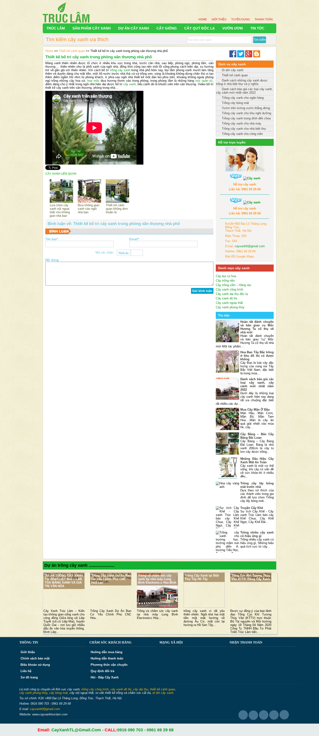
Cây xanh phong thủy (230, 307)
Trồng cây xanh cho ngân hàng (243, 97)
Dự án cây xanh (133, 28)
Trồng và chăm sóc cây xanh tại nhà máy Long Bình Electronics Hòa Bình (157, 579)
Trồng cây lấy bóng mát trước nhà (257, 485)
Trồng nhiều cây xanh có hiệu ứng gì (257, 534)
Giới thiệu (219, 19)
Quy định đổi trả (102, 671)
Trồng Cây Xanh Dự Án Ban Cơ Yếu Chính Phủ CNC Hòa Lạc (111, 579)
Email (134, 239)
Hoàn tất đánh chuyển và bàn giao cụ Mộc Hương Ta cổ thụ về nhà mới (257, 327)
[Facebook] (232, 56)
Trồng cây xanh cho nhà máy (241, 123)
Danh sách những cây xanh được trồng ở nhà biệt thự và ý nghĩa (242, 82)
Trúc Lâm (55, 28)
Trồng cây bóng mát (235, 103)
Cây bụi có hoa (226, 276)
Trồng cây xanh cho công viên (242, 134)
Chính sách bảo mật (35, 658)
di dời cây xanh (162, 693)
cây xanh (129, 84)
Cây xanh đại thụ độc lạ (232, 294)
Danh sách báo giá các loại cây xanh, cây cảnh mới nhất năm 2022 (244, 90)
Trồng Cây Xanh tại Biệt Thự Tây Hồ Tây (202, 577)
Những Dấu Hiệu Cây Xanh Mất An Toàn (257, 460)
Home (202, 19)
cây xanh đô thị (120, 689)
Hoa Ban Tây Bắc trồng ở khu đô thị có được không (257, 355)
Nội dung (52, 260)
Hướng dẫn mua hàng (106, 652)
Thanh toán (264, 19)
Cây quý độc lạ (199, 28)
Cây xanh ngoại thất (229, 303)
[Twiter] (240, 56)
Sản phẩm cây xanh (91, 28)
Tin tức (257, 28)
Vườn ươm (232, 28)
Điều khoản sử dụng (35, 664)
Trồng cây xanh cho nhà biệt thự (244, 128)
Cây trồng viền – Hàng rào (233, 285)
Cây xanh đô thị (226, 298)
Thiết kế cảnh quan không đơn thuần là (117, 208)
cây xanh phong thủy (33, 693)
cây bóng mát (58, 693)
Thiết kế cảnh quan (72, 51)
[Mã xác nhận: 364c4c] (137, 252)
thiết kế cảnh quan (162, 689)
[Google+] (248, 56)
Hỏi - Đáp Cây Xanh (105, 677)
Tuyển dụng (240, 19)
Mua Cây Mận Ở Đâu (255, 409)
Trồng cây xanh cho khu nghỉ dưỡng (246, 113)
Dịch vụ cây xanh (232, 64)
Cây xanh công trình (229, 289)
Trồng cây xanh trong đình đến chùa (246, 118)
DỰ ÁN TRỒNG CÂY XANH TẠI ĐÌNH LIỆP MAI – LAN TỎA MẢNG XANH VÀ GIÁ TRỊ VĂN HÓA (64, 581)
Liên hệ (26, 671)
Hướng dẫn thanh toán (107, 658)
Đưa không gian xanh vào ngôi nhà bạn (88, 208)
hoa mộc (93, 80)
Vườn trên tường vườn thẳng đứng (246, 108)
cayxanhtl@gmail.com (250, 246)
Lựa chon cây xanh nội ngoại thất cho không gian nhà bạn (60, 210)
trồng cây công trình (95, 689)
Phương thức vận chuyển (109, 664)
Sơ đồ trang (29, 677)
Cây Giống (166, 28)
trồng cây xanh (120, 70)
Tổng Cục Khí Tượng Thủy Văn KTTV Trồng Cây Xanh (250, 577)
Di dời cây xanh (232, 70)
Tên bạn (51, 239)
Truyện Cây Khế (251, 508)
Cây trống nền (225, 280)
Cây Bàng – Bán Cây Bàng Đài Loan (257, 435)
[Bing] (256, 56)
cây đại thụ (140, 689)
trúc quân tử (204, 80)
